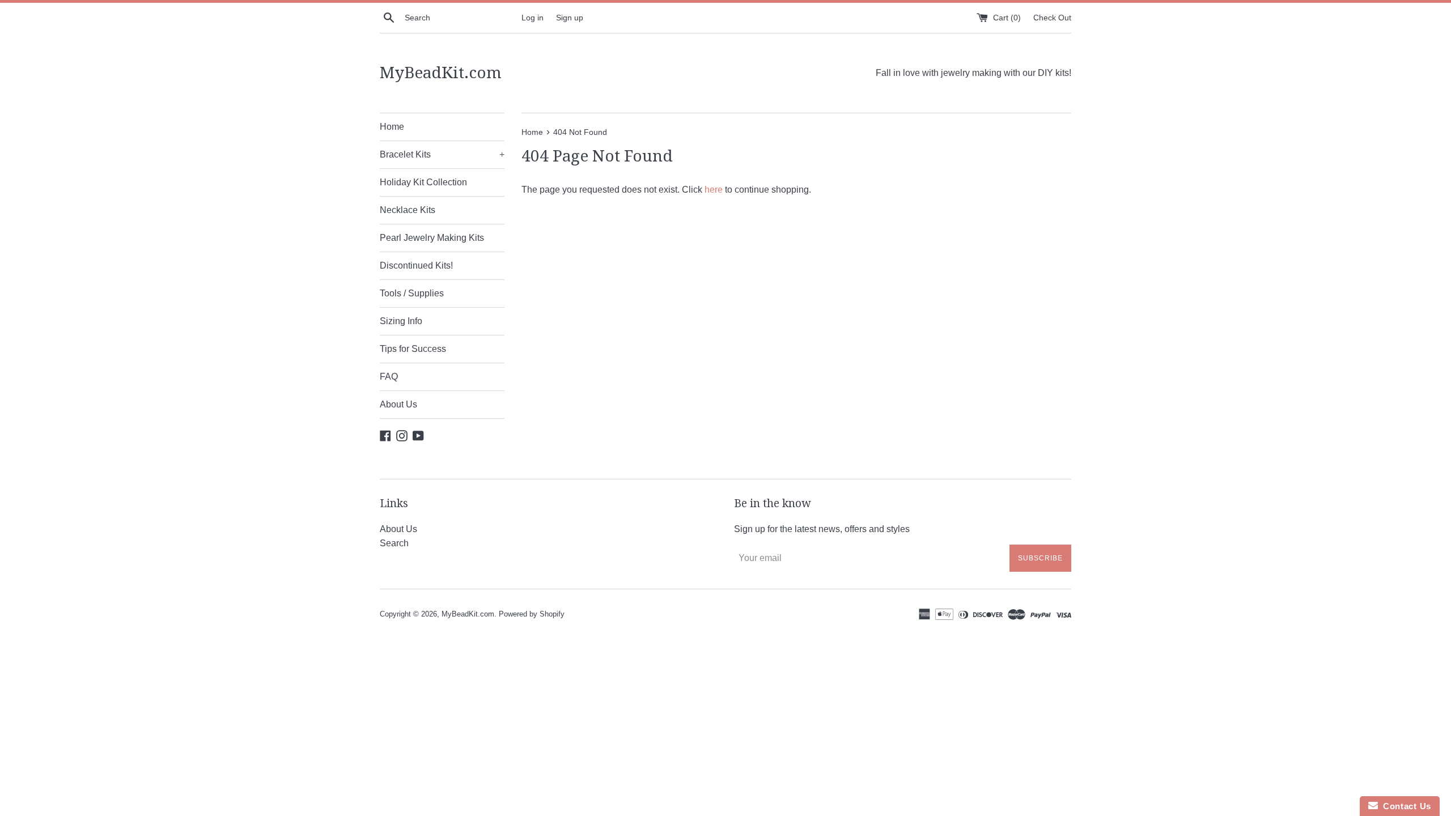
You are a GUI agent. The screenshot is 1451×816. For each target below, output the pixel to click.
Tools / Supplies (412, 293)
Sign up (569, 17)
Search (394, 543)
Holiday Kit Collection (423, 182)
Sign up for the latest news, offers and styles (822, 529)
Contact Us (1404, 806)
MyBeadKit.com (441, 72)
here (714, 189)
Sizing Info (401, 321)
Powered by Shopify (532, 614)
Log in (532, 17)
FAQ (389, 376)
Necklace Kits (407, 210)
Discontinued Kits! (416, 265)
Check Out (1052, 17)
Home (392, 126)
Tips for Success (413, 349)
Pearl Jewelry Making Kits (432, 238)
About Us (398, 404)
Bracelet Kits (442, 154)
